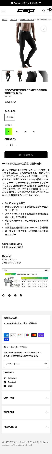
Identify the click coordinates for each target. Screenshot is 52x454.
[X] (10, 295)
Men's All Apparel (27, 19)
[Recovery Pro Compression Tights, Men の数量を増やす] (17, 145)
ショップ (13, 19)
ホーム (4, 19)
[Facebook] (4, 295)
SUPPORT (9, 412)
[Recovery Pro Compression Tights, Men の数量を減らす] (6, 145)
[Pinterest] (16, 295)
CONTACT (9, 397)
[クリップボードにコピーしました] (21, 295)
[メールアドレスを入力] (45, 363)
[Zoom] (44, 28)
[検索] (43, 11)
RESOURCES (10, 426)
